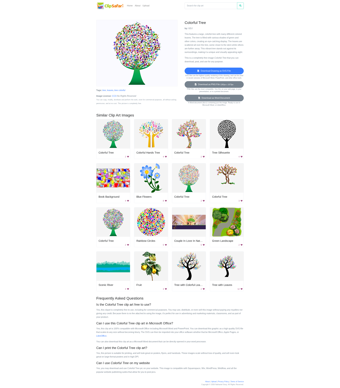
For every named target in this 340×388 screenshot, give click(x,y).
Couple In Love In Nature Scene (193, 240)
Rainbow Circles (145, 240)
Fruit (139, 284)
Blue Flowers (144, 196)
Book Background (109, 196)
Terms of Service (237, 382)
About (137, 6)
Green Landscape (222, 240)
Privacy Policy (223, 382)
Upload (146, 6)
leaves (110, 90)
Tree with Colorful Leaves (189, 284)
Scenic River (106, 284)
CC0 (114, 96)
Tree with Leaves (222, 284)
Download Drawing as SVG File (215, 71)
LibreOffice (101, 336)
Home (130, 6)
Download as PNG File (214, 84)
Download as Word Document (215, 98)
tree (104, 90)
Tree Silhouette (221, 152)
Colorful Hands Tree (148, 152)
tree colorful (119, 90)
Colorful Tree (106, 152)
